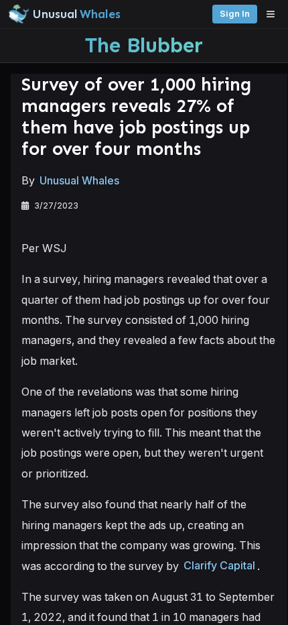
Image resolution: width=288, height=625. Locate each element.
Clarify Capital (219, 566)
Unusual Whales (79, 180)
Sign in (235, 14)
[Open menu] (274, 14)
